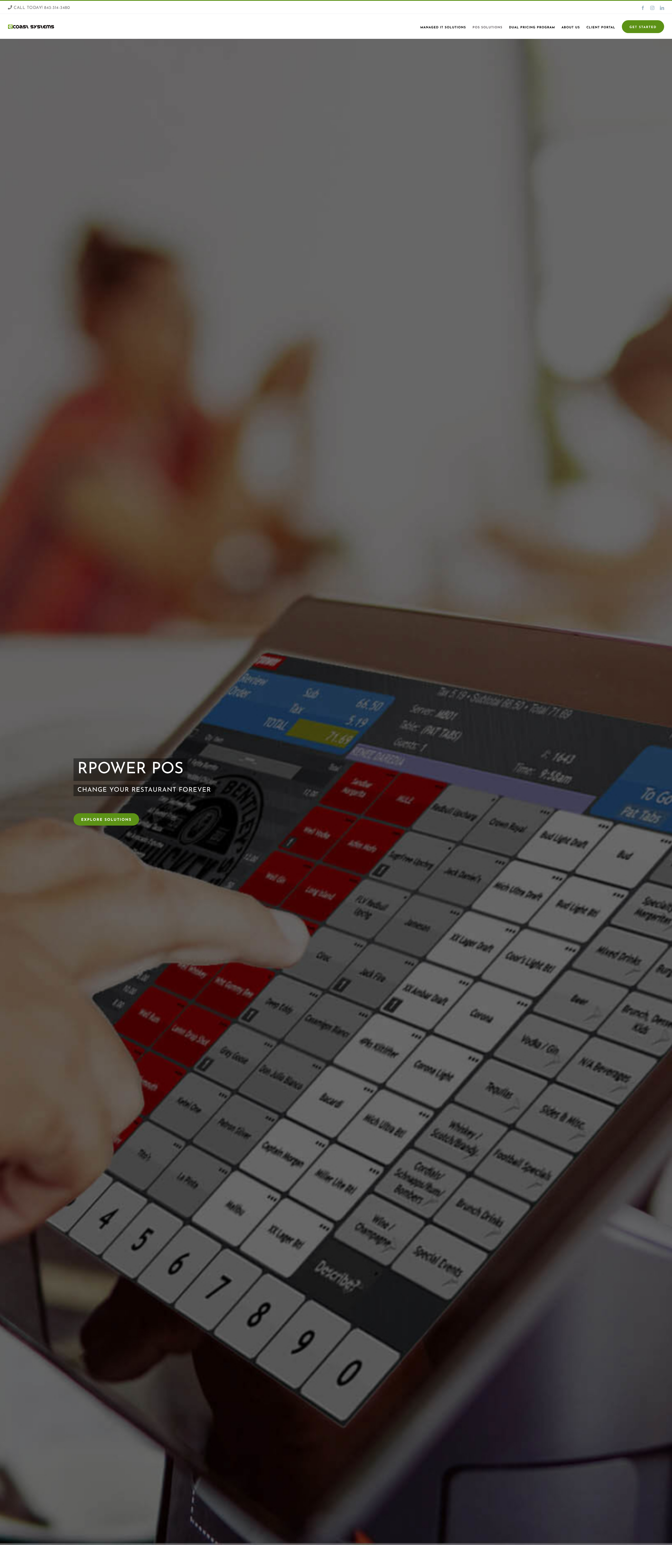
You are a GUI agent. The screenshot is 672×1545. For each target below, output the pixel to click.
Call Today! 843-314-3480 (41, 8)
